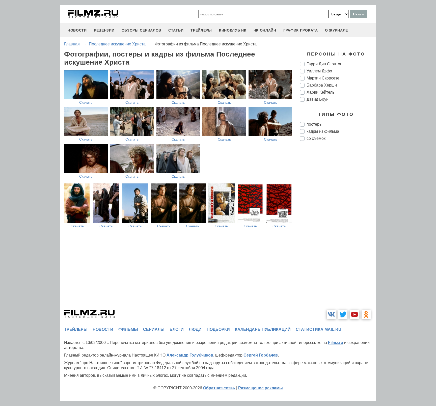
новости (77, 30)
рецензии (104, 30)
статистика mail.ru (318, 329)
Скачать (85, 102)
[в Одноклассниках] (366, 314)
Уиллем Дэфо (319, 71)
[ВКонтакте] (331, 314)
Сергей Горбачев (260, 355)
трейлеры (201, 30)
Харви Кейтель (320, 92)
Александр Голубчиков (190, 355)
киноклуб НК (233, 30)
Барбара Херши (322, 85)
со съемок (316, 138)
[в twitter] (342, 314)
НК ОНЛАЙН (265, 30)
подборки (218, 329)
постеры (314, 124)
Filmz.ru (335, 342)
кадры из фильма (323, 131)
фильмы (128, 329)
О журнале (336, 30)
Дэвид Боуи (318, 99)
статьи (175, 30)
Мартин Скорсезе (323, 78)
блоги (177, 329)
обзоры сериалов (141, 30)
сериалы (154, 329)
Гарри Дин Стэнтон (324, 64)
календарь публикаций (263, 329)
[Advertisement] (338, 229)
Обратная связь (219, 388)
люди (195, 329)
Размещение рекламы (260, 388)
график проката (300, 30)
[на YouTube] (354, 314)
